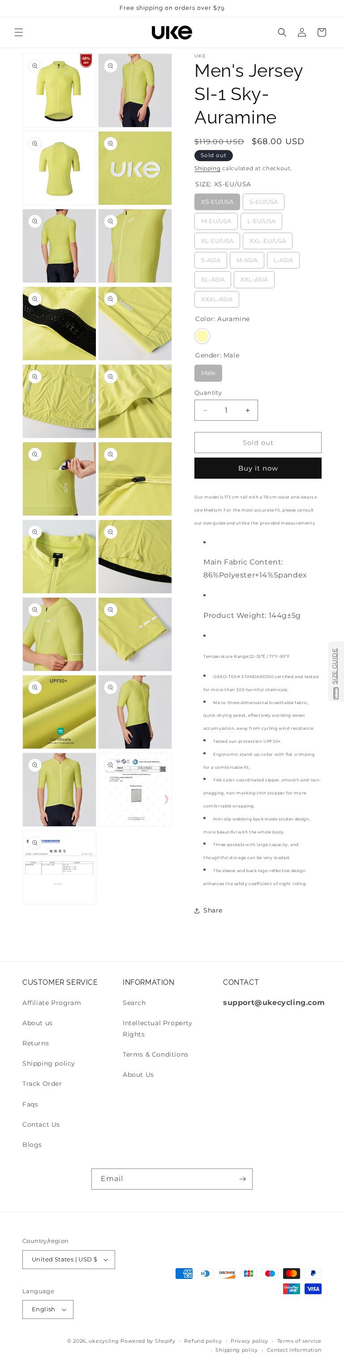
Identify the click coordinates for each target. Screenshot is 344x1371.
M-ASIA (247, 258)
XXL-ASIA (254, 277)
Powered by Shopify (148, 1341)
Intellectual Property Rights (158, 1028)
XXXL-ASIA (217, 297)
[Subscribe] (242, 1179)
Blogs (32, 1145)
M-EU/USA (216, 219)
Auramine (202, 336)
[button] (19, 32)
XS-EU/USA (217, 199)
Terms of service (299, 1341)
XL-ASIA (213, 277)
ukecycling (104, 1341)
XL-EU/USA (217, 238)
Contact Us (41, 1124)
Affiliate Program (51, 1003)
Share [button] (213, 910)
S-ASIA (210, 258)
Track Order (42, 1084)
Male (208, 370)
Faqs (30, 1104)
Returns (35, 1043)
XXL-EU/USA (268, 238)
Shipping (207, 168)
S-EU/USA (263, 199)
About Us (138, 1075)
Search (134, 1003)
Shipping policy (48, 1063)
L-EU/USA (261, 219)
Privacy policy (249, 1341)
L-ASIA (283, 258)
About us (37, 1023)
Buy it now (258, 468)
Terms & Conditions (156, 1054)
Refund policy (203, 1341)
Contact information (294, 1350)
